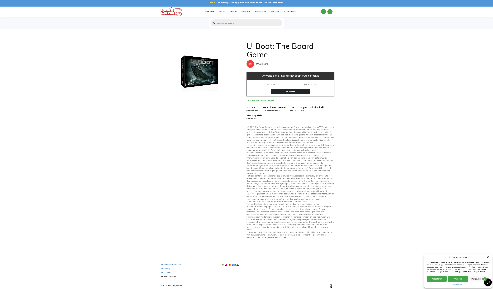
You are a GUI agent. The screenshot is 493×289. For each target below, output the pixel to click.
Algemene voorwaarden (171, 264)
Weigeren (458, 279)
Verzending (165, 268)
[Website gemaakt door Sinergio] (331, 285)
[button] (488, 257)
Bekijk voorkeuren (479, 279)
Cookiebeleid (457, 285)
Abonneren (290, 91)
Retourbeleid (166, 272)
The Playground (175, 286)
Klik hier (213, 2)
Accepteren (437, 279)
